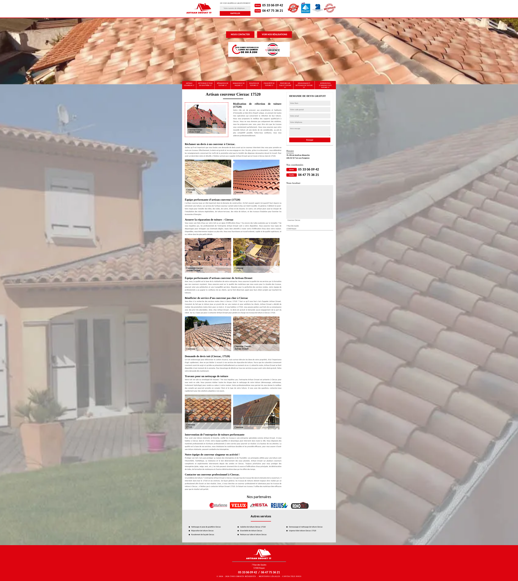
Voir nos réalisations (274, 34)
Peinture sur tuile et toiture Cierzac (253, 535)
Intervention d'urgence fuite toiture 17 (325, 85)
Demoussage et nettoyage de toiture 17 (304, 85)
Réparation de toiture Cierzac (202, 531)
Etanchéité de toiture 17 (269, 84)
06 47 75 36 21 (272, 11)
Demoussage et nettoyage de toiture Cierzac (306, 527)
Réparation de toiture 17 (222, 84)
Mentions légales (269, 576)
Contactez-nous (291, 576)
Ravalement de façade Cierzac (202, 535)
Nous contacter (240, 34)
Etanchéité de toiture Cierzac (251, 531)
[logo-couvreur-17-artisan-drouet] (199, 9)
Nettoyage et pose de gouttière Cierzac (206, 527)
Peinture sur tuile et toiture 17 (285, 85)
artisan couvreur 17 (189, 84)
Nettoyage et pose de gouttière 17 (205, 84)
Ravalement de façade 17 (239, 84)
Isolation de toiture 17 (254, 84)
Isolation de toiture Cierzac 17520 (253, 527)
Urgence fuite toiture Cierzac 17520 (302, 531)
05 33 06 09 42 (272, 5)
